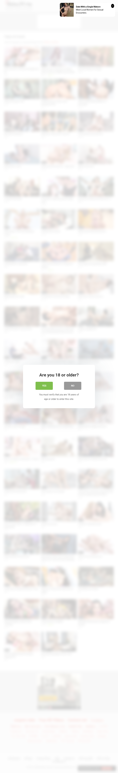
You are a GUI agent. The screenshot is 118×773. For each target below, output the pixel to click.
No (72, 385)
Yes (44, 385)
